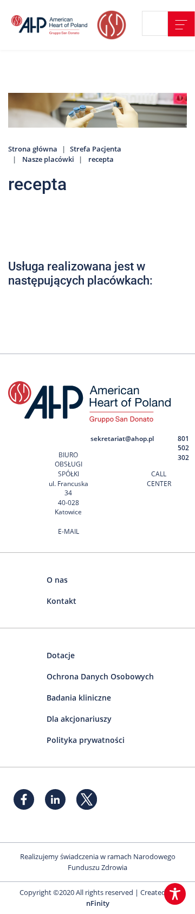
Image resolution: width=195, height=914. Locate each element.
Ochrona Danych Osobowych (100, 676)
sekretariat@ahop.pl (122, 438)
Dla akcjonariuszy (79, 719)
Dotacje (61, 655)
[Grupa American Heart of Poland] (51, 25)
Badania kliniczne (79, 697)
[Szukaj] (159, 24)
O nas (57, 580)
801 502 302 (183, 448)
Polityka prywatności (86, 740)
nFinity (97, 903)
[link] (181, 24)
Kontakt (61, 601)
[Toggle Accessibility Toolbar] (175, 894)
